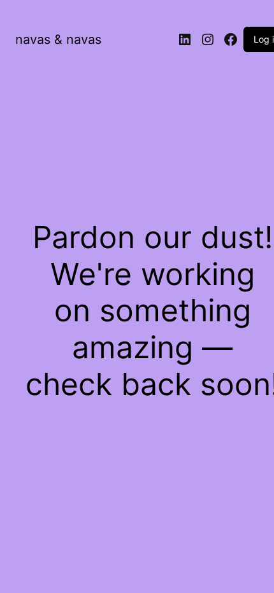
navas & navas (58, 39)
